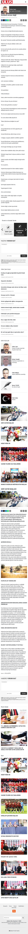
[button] (21, 20)
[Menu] (26, 2)
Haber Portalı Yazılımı (15, 930)
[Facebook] (2, 20)
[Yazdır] (10, 20)
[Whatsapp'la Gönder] (8, 20)
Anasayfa (5, 906)
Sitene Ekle (14, 907)
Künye (10, 906)
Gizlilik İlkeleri (21, 906)
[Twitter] (4, 20)
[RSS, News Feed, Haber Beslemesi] (14, 911)
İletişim (15, 906)
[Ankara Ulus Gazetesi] (6, 1)
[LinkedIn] (6, 20)
